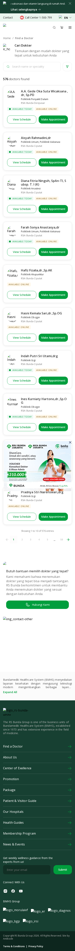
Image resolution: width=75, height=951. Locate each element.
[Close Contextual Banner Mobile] (70, 3)
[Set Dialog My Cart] (61, 27)
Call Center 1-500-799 (38, 17)
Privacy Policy (35, 946)
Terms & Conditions (14, 946)
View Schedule (22, 119)
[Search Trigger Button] (54, 27)
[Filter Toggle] (67, 66)
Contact (8, 17)
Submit (62, 869)
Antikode (8, 938)
